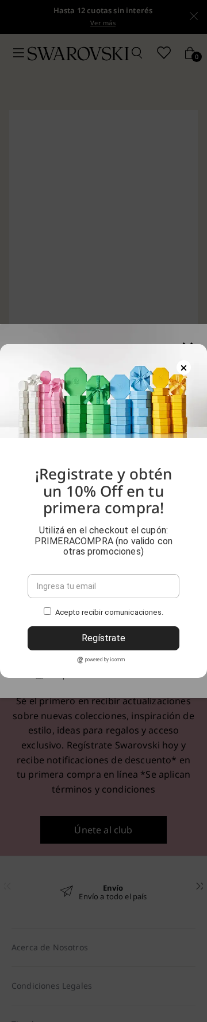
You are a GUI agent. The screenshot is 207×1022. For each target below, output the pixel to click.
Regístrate (103, 638)
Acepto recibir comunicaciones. (109, 612)
